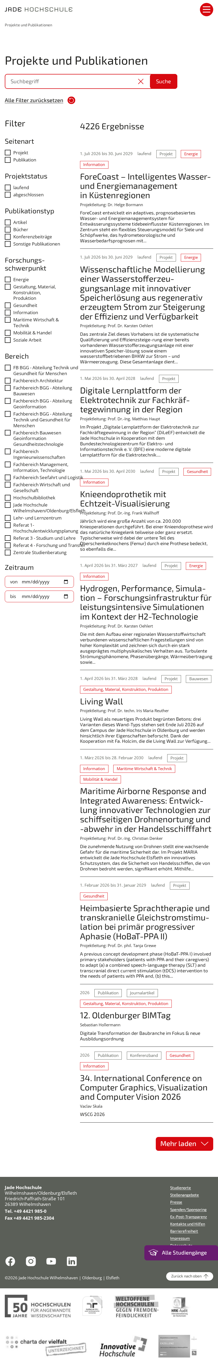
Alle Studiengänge (184, 1252)
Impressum (180, 1238)
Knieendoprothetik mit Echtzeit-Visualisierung (125, 498)
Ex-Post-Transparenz (188, 1216)
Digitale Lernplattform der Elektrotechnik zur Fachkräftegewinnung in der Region (135, 399)
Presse (176, 1202)
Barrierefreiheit (184, 1231)
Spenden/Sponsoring (188, 1209)
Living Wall (101, 701)
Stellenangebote (184, 1195)
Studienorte (180, 1187)
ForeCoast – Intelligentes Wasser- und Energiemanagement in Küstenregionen (145, 185)
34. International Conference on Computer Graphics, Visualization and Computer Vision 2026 (144, 1087)
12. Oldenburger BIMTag (125, 1015)
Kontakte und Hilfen (187, 1224)
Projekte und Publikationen (28, 25)
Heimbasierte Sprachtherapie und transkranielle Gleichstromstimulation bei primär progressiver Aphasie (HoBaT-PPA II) (145, 922)
